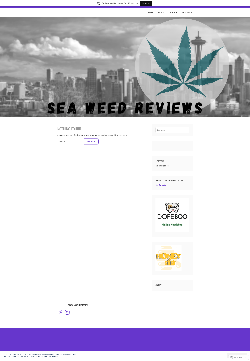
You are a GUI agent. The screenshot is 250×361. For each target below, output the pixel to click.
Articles (186, 12)
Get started (146, 3)
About (161, 12)
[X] (60, 312)
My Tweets (160, 185)
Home (150, 12)
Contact (173, 12)
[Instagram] (67, 312)
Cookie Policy (53, 356)
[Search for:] (70, 141)
